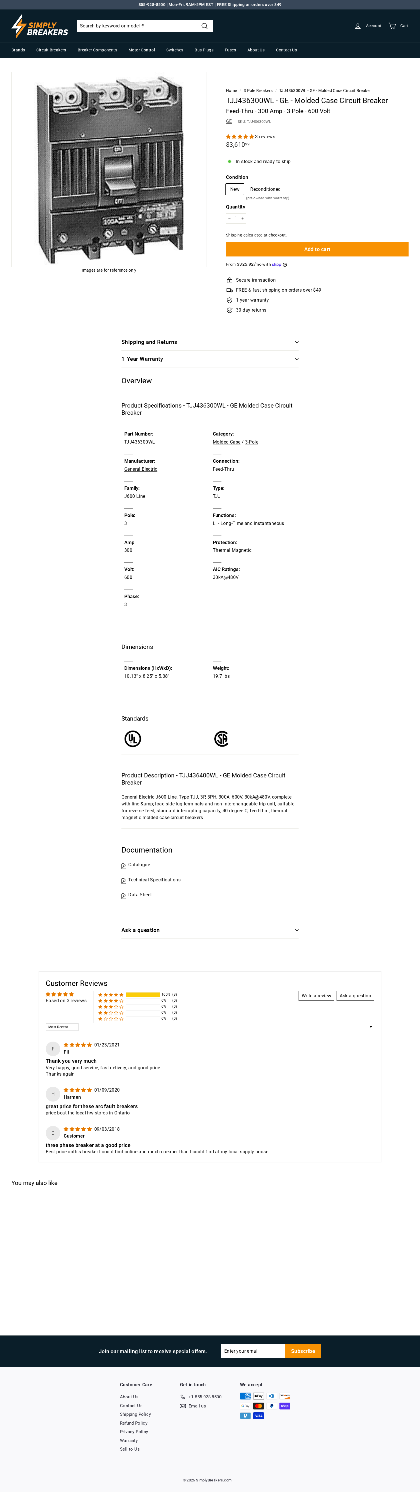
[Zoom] (109, 169)
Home (231, 90)
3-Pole (251, 442)
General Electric (140, 469)
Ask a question (140, 930)
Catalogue (139, 864)
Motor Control (142, 50)
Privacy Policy (134, 1431)
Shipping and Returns (149, 342)
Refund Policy (133, 1423)
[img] (78, 1045)
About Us (256, 50)
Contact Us (286, 50)
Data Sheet (140, 894)
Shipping (234, 235)
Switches (174, 50)
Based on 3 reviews (66, 1000)
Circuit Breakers (51, 50)
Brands (18, 50)
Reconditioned (265, 190)
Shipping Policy (135, 1414)
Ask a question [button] (355, 995)
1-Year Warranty (142, 359)
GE (229, 121)
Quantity (235, 207)
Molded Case (226, 442)
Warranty (129, 1440)
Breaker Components (97, 50)
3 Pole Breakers (258, 90)
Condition (237, 177)
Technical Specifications (154, 880)
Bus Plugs (204, 50)
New (234, 189)
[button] (240, 136)
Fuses (230, 50)
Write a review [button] (316, 995)
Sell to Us (130, 1449)
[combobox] (145, 26)
